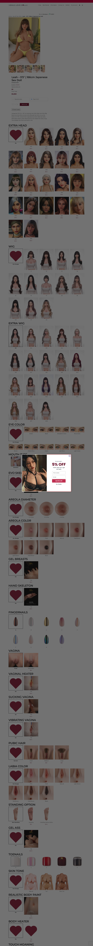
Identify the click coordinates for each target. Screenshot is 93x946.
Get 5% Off (58, 481)
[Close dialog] (70, 456)
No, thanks (59, 484)
